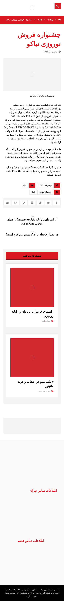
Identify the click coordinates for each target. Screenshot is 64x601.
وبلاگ (48, 321)
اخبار (25, 185)
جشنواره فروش (45, 191)
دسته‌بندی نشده (44, 391)
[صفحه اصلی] (59, 20)
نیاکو (33, 191)
